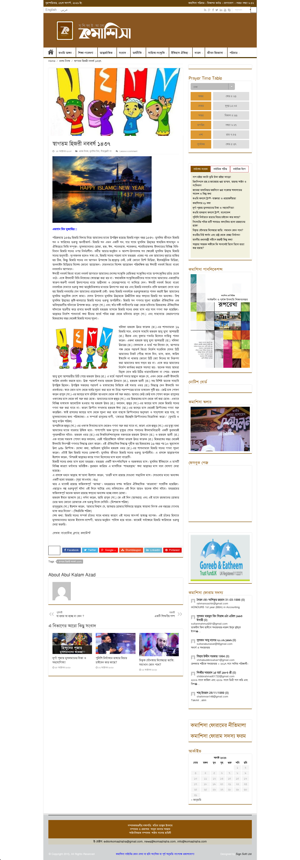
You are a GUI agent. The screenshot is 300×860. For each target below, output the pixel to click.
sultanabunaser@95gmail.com (214, 644)
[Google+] (209, 10)
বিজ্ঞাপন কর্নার (214, 3)
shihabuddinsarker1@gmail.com (215, 660)
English (51, 10)
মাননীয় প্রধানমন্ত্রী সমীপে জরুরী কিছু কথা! (213, 239)
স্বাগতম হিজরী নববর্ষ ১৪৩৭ (70, 561)
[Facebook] (213, 10)
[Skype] (229, 10)
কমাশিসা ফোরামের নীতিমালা (218, 725)
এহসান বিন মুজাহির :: (65, 229)
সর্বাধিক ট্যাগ (239, 169)
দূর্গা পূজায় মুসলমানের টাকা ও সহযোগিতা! (213, 207)
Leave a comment (128, 151)
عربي (64, 10)
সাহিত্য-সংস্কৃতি (156, 53)
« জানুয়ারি (196, 799)
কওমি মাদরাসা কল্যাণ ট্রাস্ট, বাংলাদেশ (211, 212)
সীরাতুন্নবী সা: (106, 151)
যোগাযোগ (228, 3)
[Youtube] (225, 10)
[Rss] (205, 10)
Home (51, 61)
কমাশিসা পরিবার (196, 3)
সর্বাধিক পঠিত (220, 169)
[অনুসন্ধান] (254, 10)
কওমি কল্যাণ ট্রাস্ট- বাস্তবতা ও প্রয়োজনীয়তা (214, 198)
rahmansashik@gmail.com (212, 603)
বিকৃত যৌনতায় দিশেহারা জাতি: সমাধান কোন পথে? (156, 662)
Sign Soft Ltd (243, 854)
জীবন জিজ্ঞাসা (215, 53)
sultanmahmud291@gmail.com (209, 623)
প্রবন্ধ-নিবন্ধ (64, 61)
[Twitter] (217, 10)
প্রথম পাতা (51, 53)
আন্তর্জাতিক (106, 53)
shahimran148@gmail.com (212, 696)
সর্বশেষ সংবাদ (200, 169)
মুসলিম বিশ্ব (94, 151)
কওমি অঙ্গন (65, 53)
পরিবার (233, 53)
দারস (198, 53)
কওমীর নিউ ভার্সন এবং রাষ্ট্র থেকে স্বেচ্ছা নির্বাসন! (216, 235)
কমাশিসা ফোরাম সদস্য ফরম (218, 736)
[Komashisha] (150, 30)
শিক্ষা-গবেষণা (85, 53)
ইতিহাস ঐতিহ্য (179, 53)
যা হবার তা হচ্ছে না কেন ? (70, 614)
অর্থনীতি (137, 53)
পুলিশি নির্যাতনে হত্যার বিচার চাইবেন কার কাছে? (111, 660)
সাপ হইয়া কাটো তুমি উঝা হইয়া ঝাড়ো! (212, 177)
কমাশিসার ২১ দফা (202, 203)
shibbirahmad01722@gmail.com (215, 676)
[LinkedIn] (221, 10)
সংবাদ (122, 53)
